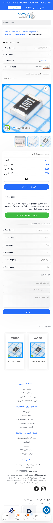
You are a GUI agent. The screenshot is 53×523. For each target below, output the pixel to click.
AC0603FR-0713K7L (15, 361)
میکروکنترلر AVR (26, 450)
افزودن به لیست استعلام (27, 215)
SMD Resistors (20, 35)
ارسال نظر (26, 312)
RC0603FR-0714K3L (38, 361)
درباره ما (26, 411)
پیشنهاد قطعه (26, 393)
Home (6, 32)
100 (47, 164)
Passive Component (29, 32)
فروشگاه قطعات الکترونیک (26, 400)
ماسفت (26, 446)
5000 (47, 173)
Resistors (7, 35)
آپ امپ (26, 442)
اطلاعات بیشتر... (14, 8)
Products (15, 32)
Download (45, 61)
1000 (47, 169)
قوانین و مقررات (26, 427)
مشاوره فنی (26, 389)
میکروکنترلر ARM (26, 454)
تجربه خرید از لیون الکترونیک (26, 419)
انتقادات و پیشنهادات (26, 423)
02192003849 (21, 471)
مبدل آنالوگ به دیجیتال (26, 438)
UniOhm (39, 67)
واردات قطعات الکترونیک (26, 397)
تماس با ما (26, 415)
